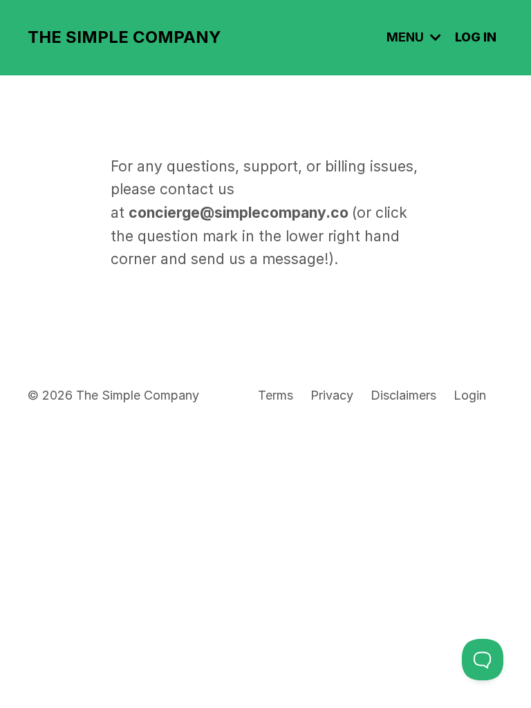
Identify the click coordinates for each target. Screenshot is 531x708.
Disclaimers (403, 395)
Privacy (331, 395)
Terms (275, 395)
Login (470, 395)
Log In (475, 37)
